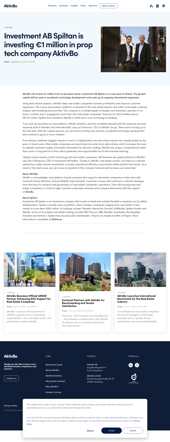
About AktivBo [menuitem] (52, 370)
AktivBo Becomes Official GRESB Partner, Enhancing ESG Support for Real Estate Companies (29, 298)
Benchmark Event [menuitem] (54, 364)
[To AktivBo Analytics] (150, 5)
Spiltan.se (57, 219)
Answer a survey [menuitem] (53, 392)
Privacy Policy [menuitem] (10, 405)
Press (7, 61)
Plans (83, 5)
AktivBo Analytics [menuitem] (54, 375)
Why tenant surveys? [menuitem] (55, 381)
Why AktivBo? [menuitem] (52, 386)
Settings (90, 430)
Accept (112, 430)
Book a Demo (108, 5)
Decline (133, 430)
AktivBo (29, 191)
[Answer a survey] (157, 5)
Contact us (11, 378)
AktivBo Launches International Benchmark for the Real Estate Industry (136, 298)
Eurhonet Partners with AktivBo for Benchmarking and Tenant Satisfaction (83, 303)
